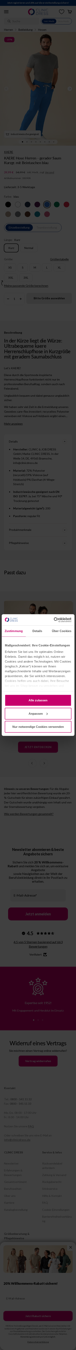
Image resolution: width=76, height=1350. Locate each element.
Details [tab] (37, 631)
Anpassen (36, 713)
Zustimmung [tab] (14, 631)
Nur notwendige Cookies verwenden (38, 726)
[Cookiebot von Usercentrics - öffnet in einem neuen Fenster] (54, 619)
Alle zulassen (38, 700)
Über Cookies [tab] (61, 631)
